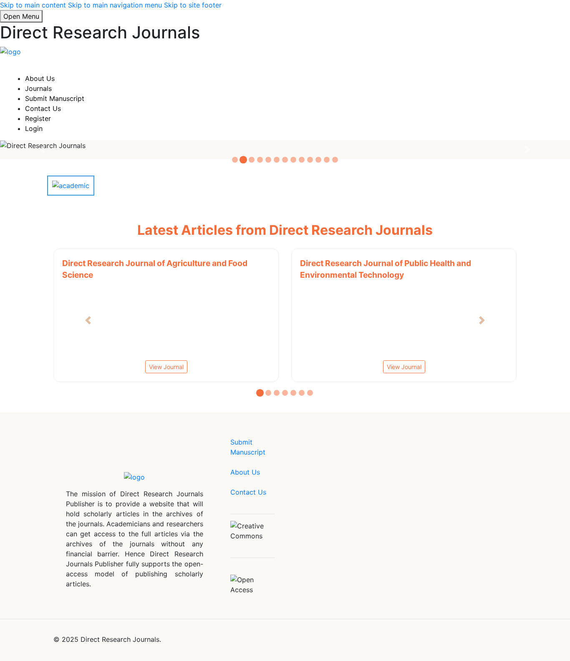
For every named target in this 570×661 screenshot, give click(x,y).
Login (34, 128)
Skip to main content (33, 5)
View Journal (357, 366)
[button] (88, 320)
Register (38, 118)
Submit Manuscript (54, 98)
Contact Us (43, 108)
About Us (40, 78)
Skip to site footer (193, 5)
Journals (38, 88)
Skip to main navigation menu (115, 5)
